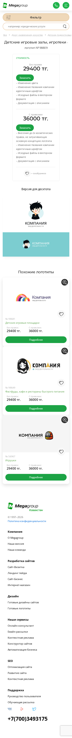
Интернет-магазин (19, 585)
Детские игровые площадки (22, 322)
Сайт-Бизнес (15, 579)
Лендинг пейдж (17, 573)
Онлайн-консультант (21, 625)
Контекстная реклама (21, 637)
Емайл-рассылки (18, 631)
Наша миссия (16, 543)
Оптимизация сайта (20, 667)
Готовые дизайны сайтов (23, 602)
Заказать (24, 77)
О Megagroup (15, 537)
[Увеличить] (64, 282)
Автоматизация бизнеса (22, 649)
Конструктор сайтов (20, 643)
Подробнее (36, 339)
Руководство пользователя (24, 696)
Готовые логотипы (19, 608)
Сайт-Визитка (16, 567)
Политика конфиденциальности (27, 521)
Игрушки (10, 460)
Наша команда (17, 549)
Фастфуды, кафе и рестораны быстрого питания (34, 391)
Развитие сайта (17, 673)
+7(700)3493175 (28, 718)
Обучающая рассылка (21, 702)
